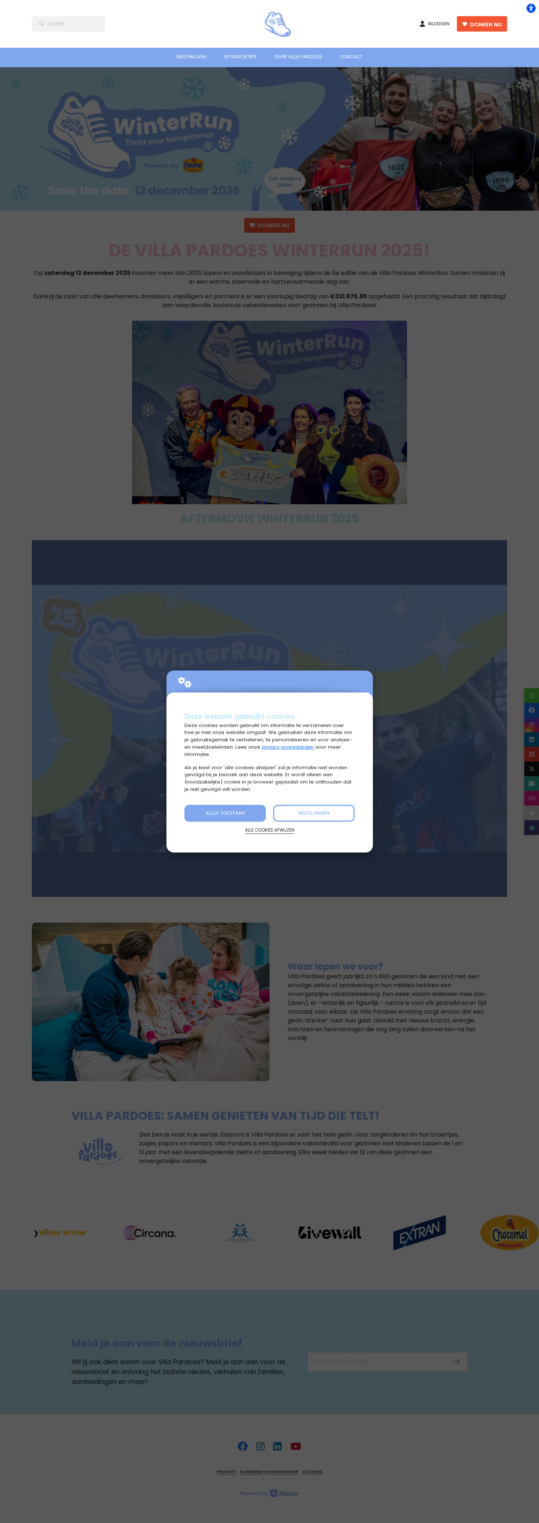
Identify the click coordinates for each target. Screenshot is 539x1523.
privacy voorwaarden (288, 747)
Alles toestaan (225, 813)
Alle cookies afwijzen (269, 830)
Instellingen (313, 813)
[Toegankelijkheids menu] (531, 8)
